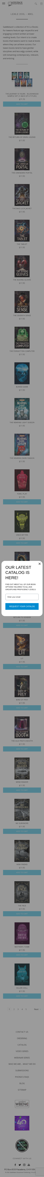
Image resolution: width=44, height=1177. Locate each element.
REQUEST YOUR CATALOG (22, 606)
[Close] (40, 564)
